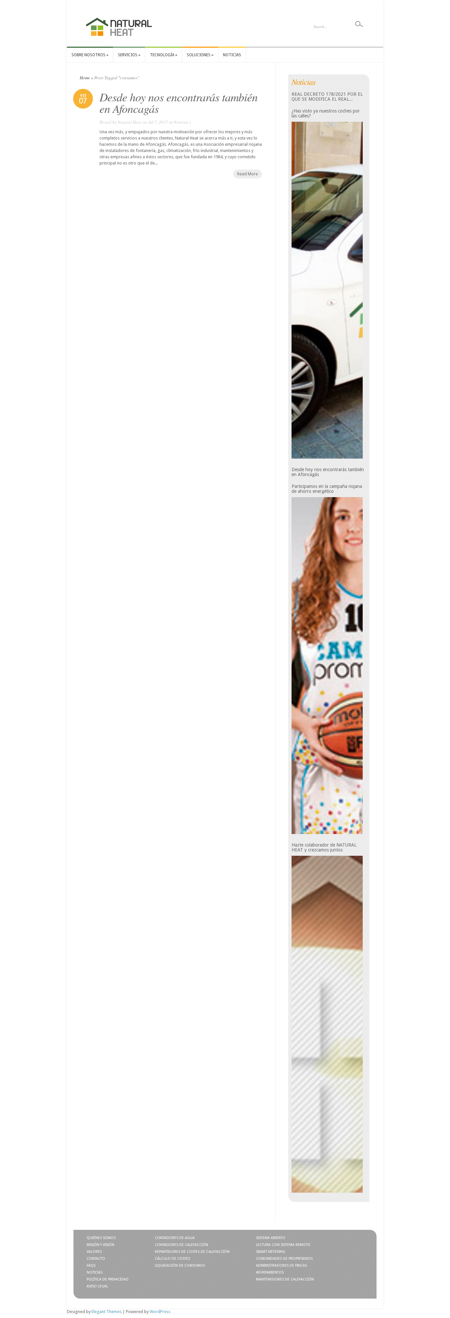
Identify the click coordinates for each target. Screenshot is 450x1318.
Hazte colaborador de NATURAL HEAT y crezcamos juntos (324, 847)
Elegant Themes (107, 1311)
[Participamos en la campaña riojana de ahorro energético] (327, 665)
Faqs (91, 1265)
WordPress (160, 1311)
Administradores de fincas (281, 1265)
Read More (247, 173)
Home (85, 78)
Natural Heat (129, 122)
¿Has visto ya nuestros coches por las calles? (326, 113)
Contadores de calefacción (181, 1245)
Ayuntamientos (270, 1272)
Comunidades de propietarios (284, 1258)
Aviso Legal (97, 1286)
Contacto (96, 1258)
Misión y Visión (100, 1245)
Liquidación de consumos (180, 1265)
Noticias (181, 122)
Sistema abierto (270, 1238)
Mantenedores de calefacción (285, 1279)
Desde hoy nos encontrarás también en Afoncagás (178, 102)
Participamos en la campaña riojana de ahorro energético (327, 489)
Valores (94, 1252)
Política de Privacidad (107, 1279)
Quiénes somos (101, 1238)
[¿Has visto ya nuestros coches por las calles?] (327, 290)
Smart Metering (270, 1252)
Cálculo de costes (172, 1258)
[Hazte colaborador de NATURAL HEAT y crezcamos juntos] (327, 1024)
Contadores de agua (175, 1238)
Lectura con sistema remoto (283, 1245)
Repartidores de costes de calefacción (192, 1252)
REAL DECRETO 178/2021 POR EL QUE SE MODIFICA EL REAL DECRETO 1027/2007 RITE (327, 97)
